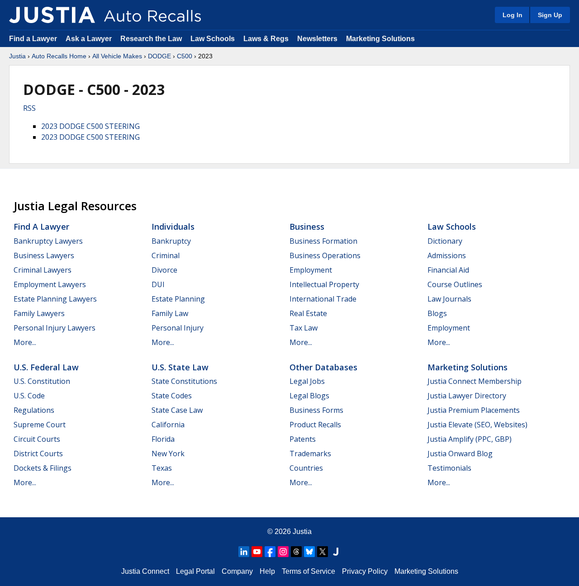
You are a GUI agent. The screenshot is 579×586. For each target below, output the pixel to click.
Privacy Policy (365, 571)
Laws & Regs (266, 39)
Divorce (164, 270)
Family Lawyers (39, 313)
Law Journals (449, 299)
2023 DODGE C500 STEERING (90, 126)
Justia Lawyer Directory (466, 396)
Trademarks (310, 453)
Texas (162, 468)
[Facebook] (270, 551)
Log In (512, 15)
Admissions (446, 255)
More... (25, 342)
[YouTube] (257, 551)
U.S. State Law (180, 367)
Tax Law (304, 328)
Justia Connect (145, 571)
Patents (303, 439)
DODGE (159, 56)
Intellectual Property (324, 284)
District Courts (38, 453)
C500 (184, 56)
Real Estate (308, 313)
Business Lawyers (44, 255)
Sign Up (550, 15)
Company (237, 571)
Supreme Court (40, 425)
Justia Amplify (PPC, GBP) (469, 439)
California (168, 425)
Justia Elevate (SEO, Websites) (477, 425)
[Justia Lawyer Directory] (335, 551)
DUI (158, 284)
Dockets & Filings (42, 468)
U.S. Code (29, 396)
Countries (306, 468)
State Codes (172, 396)
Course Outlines (454, 284)
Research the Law (151, 39)
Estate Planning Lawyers (55, 299)
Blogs (437, 313)
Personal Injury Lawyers (54, 328)
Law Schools (212, 39)
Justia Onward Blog (460, 453)
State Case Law (177, 410)
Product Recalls (315, 425)
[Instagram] (283, 551)
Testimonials (449, 468)
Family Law (170, 313)
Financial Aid (448, 270)
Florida (163, 439)
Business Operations (325, 255)
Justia (17, 56)
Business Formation (323, 241)
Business (307, 226)
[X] (322, 551)
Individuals (173, 226)
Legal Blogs (309, 396)
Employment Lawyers (50, 284)
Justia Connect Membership (474, 381)
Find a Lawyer (33, 39)
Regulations (34, 410)
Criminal (166, 255)
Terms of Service (308, 571)
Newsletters (317, 39)
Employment (311, 270)
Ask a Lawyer (90, 39)
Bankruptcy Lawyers (48, 241)
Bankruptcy (171, 241)
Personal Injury (178, 328)
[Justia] (52, 15)
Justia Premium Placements (473, 410)
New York (168, 453)
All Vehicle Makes (117, 56)
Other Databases (323, 367)
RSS (29, 108)
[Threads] (296, 551)
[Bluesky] (309, 551)
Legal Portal (195, 571)
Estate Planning (178, 299)
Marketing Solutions (380, 39)
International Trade (323, 299)
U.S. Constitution (42, 381)
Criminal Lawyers (42, 270)
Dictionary (444, 241)
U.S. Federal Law (46, 367)
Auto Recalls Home (59, 56)
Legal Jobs (307, 381)
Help (267, 571)
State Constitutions (184, 381)
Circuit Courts (37, 439)
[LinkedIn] (243, 551)
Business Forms (316, 410)
